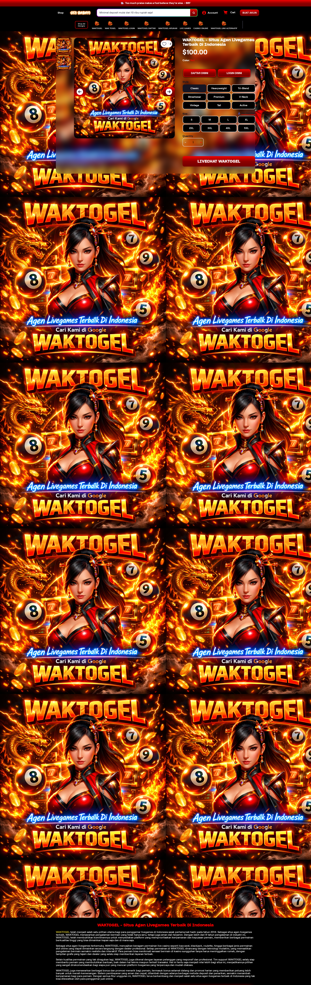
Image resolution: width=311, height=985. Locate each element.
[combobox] (143, 12)
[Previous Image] (80, 91)
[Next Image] (169, 91)
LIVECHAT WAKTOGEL (218, 161)
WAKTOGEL (63, 932)
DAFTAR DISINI (199, 73)
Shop (61, 12)
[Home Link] (80, 13)
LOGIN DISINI (234, 73)
